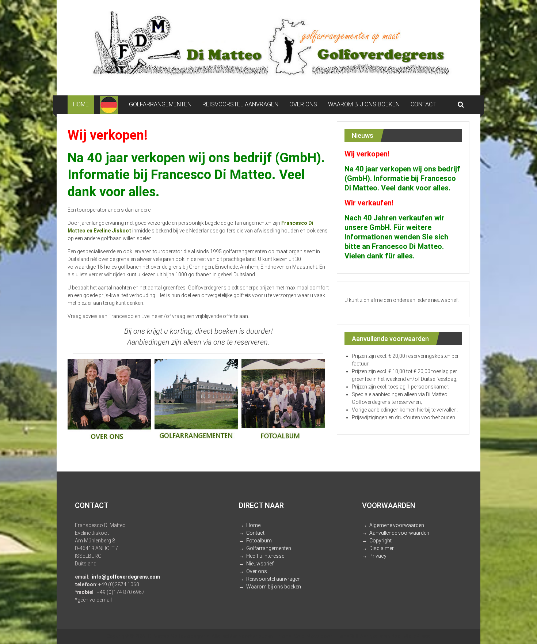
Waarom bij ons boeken (273, 587)
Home (253, 525)
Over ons (256, 571)
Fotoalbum (259, 540)
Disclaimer (381, 548)
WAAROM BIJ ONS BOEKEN (364, 104)
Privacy (377, 556)
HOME (81, 104)
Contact (255, 533)
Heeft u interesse (265, 556)
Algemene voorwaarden (396, 525)
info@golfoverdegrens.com (126, 577)
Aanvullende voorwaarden (399, 533)
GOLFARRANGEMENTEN (160, 104)
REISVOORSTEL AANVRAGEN (240, 104)
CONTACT (423, 104)
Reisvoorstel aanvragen (273, 579)
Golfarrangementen (268, 548)
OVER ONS (303, 104)
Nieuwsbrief (260, 564)
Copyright (380, 540)
